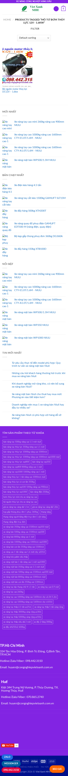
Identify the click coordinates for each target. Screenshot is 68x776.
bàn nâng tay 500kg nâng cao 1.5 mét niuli (22, 442)
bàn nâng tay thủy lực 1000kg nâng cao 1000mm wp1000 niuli (31, 457)
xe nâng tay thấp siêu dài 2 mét (17, 622)
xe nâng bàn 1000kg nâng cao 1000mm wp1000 (25, 542)
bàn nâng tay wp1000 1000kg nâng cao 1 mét (24, 472)
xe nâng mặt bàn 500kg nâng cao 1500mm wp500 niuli (28, 572)
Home (7, 19)
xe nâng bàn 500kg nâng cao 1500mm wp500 (23, 532)
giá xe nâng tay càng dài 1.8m (45, 507)
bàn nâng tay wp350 (41, 462)
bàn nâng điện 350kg (39, 492)
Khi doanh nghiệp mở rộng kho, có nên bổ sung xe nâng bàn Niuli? (38, 385)
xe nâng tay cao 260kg (13, 592)
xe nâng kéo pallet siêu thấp (15, 557)
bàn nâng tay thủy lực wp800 (16, 462)
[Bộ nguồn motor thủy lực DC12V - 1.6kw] (17, 66)
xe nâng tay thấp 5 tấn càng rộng (48, 607)
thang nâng (46, 512)
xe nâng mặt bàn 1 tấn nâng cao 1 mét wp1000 (24, 562)
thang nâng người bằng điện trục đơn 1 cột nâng (24, 517)
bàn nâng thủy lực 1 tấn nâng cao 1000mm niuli (24, 477)
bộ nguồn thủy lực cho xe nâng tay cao (20, 502)
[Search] (56, 8)
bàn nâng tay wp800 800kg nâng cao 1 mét (22, 467)
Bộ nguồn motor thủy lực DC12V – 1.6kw (14, 90)
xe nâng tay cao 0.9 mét (48, 587)
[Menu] (4, 9)
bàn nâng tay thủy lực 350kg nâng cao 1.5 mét (24, 447)
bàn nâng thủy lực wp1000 (15, 492)
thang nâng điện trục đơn (14, 522)
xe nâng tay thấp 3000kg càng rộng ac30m (22, 612)
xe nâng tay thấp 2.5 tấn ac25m (17, 607)
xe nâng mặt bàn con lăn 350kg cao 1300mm (23, 582)
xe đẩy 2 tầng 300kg (43, 622)
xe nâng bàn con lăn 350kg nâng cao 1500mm (23, 547)
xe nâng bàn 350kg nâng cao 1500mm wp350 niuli (26, 527)
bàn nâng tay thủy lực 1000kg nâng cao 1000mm (25, 452)
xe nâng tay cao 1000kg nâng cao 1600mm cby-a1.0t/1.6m (30, 597)
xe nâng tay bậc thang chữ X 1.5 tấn (19, 587)
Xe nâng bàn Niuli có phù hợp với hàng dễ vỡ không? (36, 416)
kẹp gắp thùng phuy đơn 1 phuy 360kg (20, 512)
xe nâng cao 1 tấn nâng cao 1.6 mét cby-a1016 (24, 552)
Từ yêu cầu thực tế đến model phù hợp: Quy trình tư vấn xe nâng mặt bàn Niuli (36, 364)
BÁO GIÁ (57, 769)
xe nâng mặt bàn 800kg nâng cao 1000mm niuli (24, 577)
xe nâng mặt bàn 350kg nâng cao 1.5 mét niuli (23, 567)
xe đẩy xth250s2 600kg (14, 627)
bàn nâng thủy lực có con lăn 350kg (19, 482)
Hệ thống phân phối (27, 767)
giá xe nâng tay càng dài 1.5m (16, 507)
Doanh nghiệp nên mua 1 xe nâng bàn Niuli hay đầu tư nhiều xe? (38, 406)
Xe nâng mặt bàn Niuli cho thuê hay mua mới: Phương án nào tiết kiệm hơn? (37, 395)
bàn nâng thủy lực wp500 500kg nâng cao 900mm (25, 487)
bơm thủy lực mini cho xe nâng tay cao (20, 497)
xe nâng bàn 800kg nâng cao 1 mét (18, 537)
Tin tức (45, 767)
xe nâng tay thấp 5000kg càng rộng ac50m (22, 617)
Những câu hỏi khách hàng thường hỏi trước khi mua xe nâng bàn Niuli (38, 375)
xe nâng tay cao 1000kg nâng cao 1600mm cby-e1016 (28, 602)
